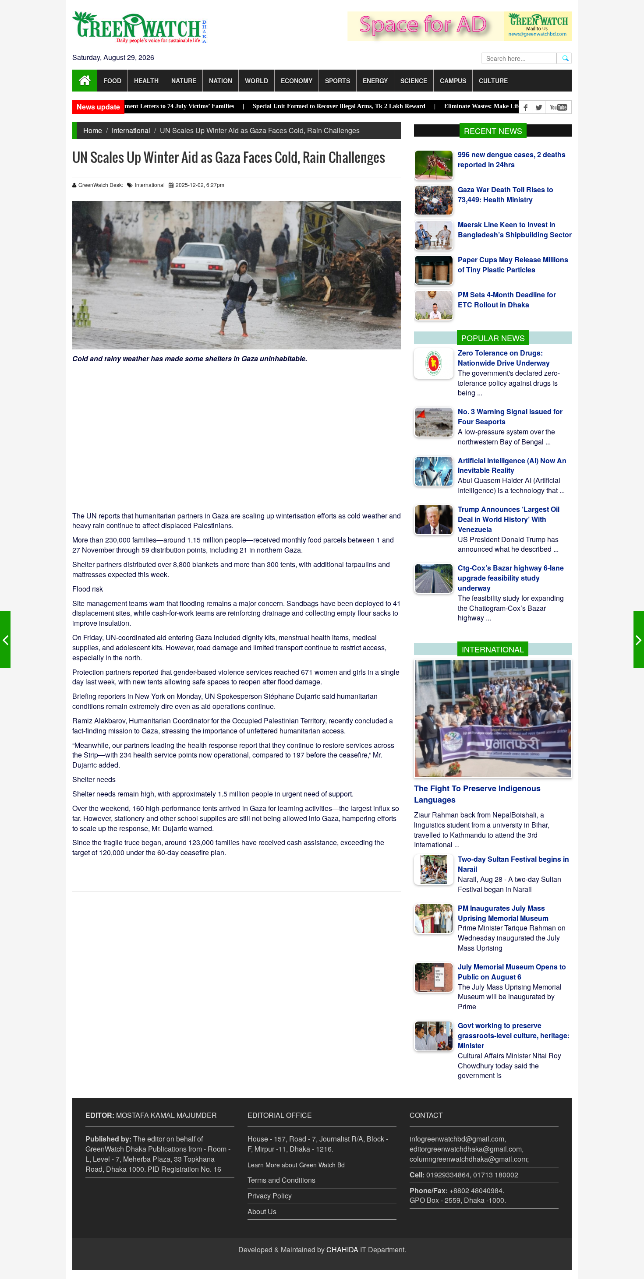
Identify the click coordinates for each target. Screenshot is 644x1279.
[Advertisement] (236, 429)
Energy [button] (375, 80)
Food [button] (112, 80)
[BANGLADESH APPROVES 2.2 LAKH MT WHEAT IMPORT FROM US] (638, 639)
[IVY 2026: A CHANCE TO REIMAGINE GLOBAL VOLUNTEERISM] (5, 639)
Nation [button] (220, 80)
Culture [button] (493, 80)
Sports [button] (337, 80)
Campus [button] (453, 80)
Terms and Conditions (281, 1180)
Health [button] (146, 80)
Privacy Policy (270, 1196)
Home (92, 130)
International (131, 130)
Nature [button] (183, 80)
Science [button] (413, 80)
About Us (262, 1211)
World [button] (256, 80)
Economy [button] (296, 80)
